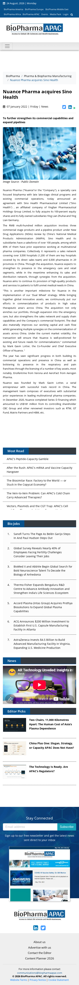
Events (44, 14)
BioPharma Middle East (56, 9)
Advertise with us (39, 947)
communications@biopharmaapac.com (39, 973)
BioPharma (13, 76)
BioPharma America (13, 9)
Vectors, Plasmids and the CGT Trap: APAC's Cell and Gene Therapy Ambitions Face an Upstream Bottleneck (37, 506)
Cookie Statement (58, 980)
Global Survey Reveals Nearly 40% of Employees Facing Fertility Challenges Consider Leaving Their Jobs (38, 552)
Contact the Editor (39, 953)
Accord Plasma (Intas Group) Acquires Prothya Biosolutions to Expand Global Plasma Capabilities (43, 607)
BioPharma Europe (34, 9)
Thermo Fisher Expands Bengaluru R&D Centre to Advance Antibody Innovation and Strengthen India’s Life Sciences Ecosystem (42, 589)
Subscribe (67, 826)
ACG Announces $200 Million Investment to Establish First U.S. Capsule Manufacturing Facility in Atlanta (41, 625)
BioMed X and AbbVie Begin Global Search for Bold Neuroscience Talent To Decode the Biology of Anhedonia (43, 570)
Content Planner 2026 (39, 958)
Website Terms (18, 980)
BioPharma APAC (31, 14)
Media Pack (55, 14)
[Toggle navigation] (7, 46)
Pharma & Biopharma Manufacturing (48, 76)
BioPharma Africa (12, 14)
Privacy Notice (38, 980)
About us (39, 942)
